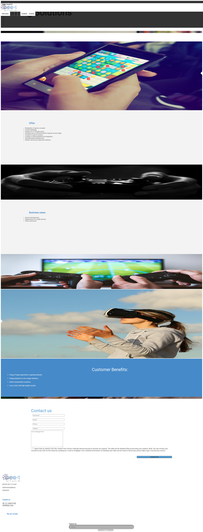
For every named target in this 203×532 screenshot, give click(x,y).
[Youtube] (15, 519)
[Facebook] (9, 519)
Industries (15, 14)
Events (31, 14)
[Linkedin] (13, 519)
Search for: (73, 524)
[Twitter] (11, 519)
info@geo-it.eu (7, 505)
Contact (24, 14)
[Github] (17, 519)
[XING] (7, 519)
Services (5, 14)
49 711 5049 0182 (9, 503)
